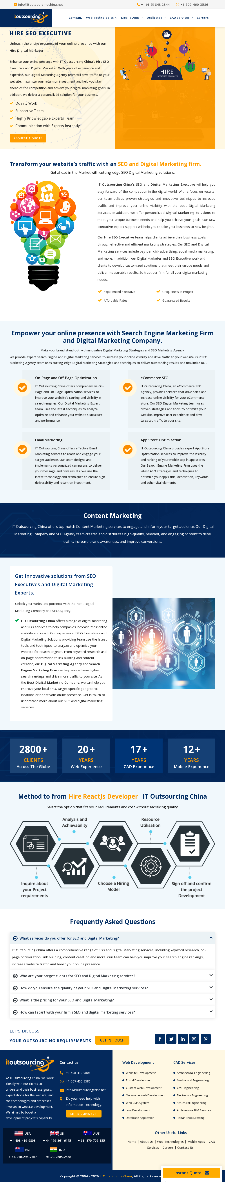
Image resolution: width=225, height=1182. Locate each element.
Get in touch (112, 1040)
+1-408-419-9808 (78, 1073)
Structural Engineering (191, 1103)
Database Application (140, 1118)
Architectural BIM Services (194, 1110)
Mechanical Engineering (193, 1080)
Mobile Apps (196, 1142)
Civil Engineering (188, 1088)
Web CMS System (137, 1103)
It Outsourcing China (116, 1176)
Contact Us (185, 1147)
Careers (168, 1147)
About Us (146, 1142)
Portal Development (139, 1080)
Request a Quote (28, 138)
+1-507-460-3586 (78, 1081)
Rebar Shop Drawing (190, 1118)
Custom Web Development (143, 1088)
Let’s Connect (83, 1114)
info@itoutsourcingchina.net (86, 1090)
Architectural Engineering (193, 1073)
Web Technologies (170, 1142)
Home (131, 1142)
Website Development (141, 1073)
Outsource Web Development (145, 1095)
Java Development (138, 1110)
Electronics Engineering (192, 1095)
